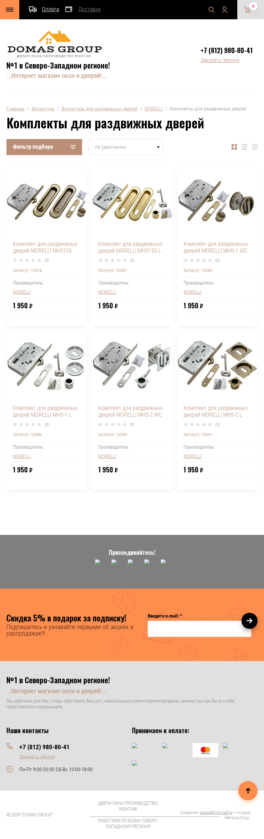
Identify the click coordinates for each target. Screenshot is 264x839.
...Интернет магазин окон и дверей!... (56, 75)
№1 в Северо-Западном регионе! (58, 65)
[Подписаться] (249, 621)
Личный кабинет (224, 9)
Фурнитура (43, 109)
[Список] (244, 147)
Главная (15, 109)
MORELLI (154, 109)
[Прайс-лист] (255, 147)
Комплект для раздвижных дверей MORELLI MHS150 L (130, 247)
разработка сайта (216, 812)
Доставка (89, 9)
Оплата (50, 9)
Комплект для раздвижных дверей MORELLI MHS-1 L (45, 411)
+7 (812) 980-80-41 (227, 50)
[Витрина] (234, 147)
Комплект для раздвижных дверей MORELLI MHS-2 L (216, 411)
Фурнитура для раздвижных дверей (99, 109)
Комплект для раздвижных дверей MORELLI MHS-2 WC (130, 411)
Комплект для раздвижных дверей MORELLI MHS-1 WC (216, 247)
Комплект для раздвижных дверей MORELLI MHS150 (45, 247)
